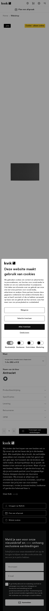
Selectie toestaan (24, 318)
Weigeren (24, 310)
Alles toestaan (24, 327)
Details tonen (24, 332)
